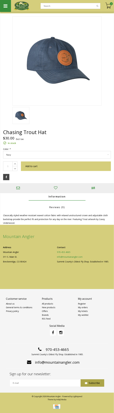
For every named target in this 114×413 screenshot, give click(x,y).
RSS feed (46, 318)
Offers (45, 311)
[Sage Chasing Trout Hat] (57, 61)
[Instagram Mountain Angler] (61, 333)
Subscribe (94, 383)
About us (10, 303)
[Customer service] (19, 188)
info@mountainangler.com (70, 256)
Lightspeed (77, 396)
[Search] (97, 6)
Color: (7, 149)
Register (82, 303)
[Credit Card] (56, 406)
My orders (83, 307)
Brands (45, 315)
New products (48, 307)
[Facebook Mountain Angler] (53, 333)
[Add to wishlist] (56, 188)
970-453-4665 (63, 252)
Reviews (57, 207)
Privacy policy (12, 311)
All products (47, 303)
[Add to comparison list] (94, 188)
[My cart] (108, 6)
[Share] (6, 177)
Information (57, 196)
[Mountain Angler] (26, 5)
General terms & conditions (19, 307)
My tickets (83, 311)
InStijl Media (61, 399)
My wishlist (83, 315)
